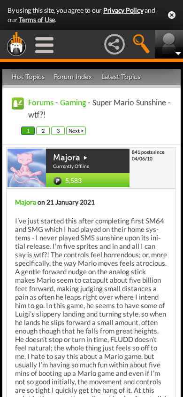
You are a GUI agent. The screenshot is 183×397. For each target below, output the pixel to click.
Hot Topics (28, 77)
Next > (76, 130)
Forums (40, 103)
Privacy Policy (123, 10)
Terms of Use (37, 20)
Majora (66, 157)
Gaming (73, 103)
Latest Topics (120, 77)
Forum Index (73, 77)
